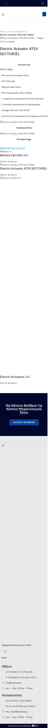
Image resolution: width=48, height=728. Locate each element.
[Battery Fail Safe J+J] (5, 151)
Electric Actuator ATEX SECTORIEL (23, 168)
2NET (36, 726)
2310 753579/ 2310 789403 (18, 701)
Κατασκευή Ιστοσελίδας (20, 726)
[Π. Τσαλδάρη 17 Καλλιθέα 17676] (3, 677)
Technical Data (24, 127)
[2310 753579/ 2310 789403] (3, 700)
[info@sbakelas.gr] (3, 682)
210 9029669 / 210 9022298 (18, 672)
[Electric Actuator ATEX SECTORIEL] (17, 164)
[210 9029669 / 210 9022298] (3, 672)
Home (3, 31)
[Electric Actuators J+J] (24, 275)
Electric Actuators (17, 31)
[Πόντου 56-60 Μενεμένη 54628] (3, 706)
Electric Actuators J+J (15, 377)
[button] (35, 3)
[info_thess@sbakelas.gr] (3, 711)
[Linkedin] (42, 3)
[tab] (24, 65)
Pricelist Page (24, 139)
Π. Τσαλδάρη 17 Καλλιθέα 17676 (20, 677)
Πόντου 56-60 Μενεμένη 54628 (20, 706)
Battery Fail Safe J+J (14, 155)
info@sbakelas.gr (13, 683)
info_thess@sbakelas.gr (16, 711)
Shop (4, 657)
